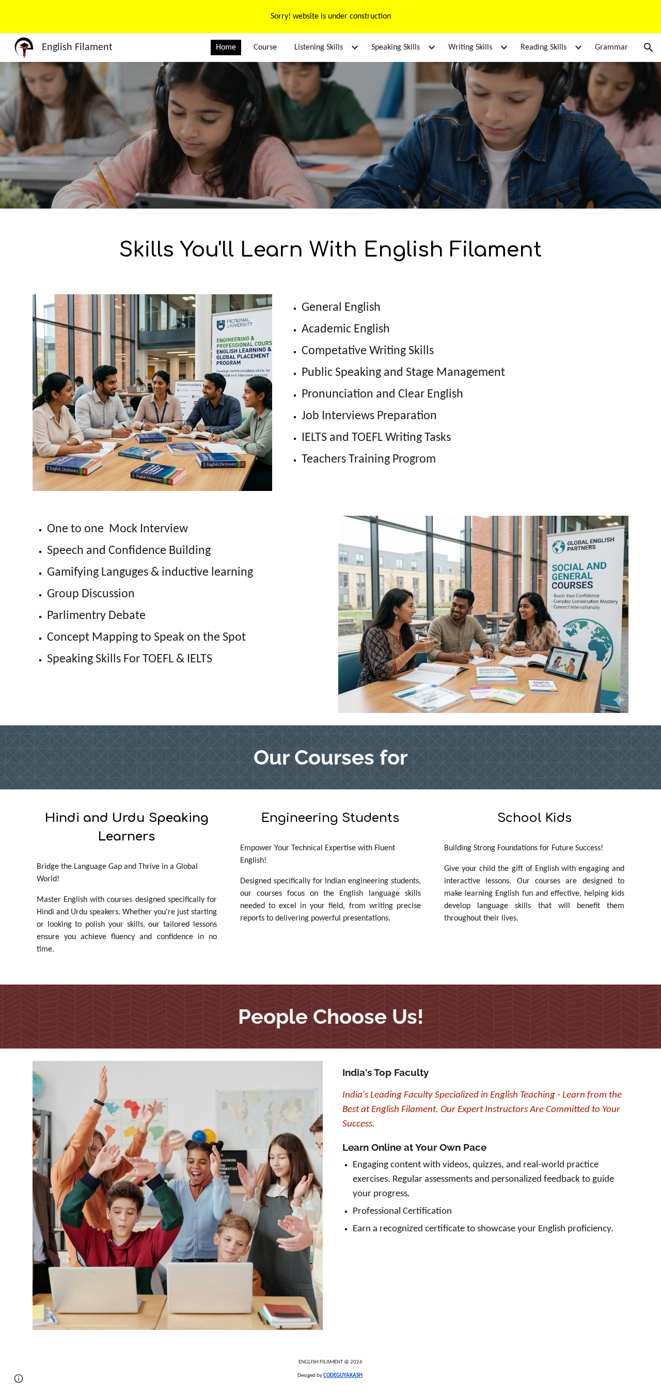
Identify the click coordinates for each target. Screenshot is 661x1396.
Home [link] (226, 47)
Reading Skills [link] (543, 47)
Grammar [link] (611, 47)
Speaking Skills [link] (395, 47)
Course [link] (265, 47)
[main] (330, 249)
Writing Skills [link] (470, 47)
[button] (648, 47)
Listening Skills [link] (318, 47)
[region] (330, 16)
